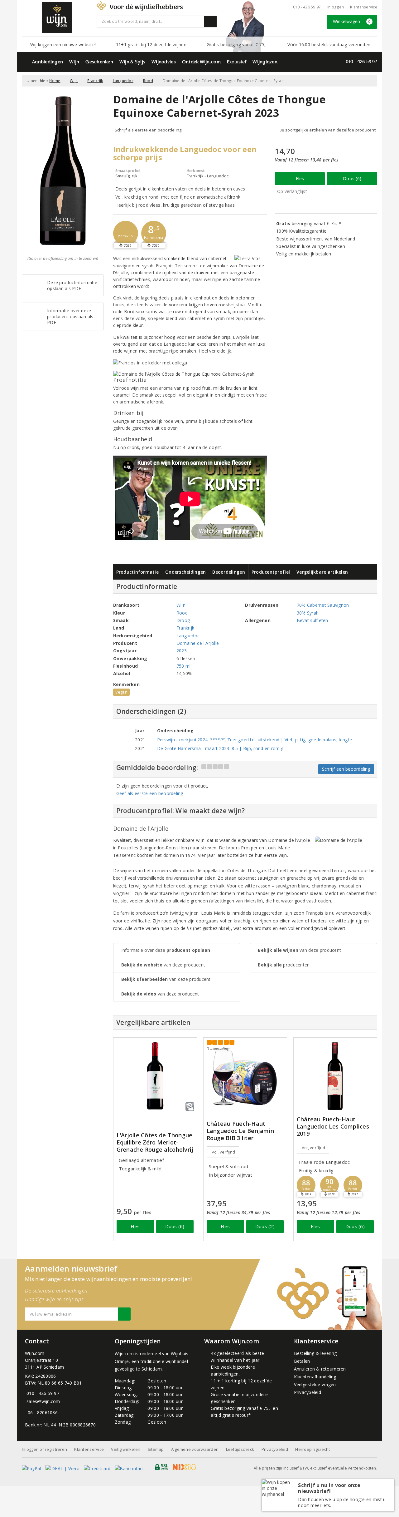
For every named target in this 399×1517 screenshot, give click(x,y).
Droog (183, 620)
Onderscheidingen (185, 572)
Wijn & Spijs (132, 62)
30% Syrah (308, 613)
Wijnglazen (264, 62)
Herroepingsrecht (312, 1449)
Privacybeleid (307, 1392)
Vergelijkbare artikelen (322, 572)
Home (54, 80)
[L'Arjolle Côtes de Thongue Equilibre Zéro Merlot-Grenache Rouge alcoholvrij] (155, 1076)
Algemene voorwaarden (195, 1449)
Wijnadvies (163, 62)
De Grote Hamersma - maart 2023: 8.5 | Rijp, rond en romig (220, 748)
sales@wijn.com (43, 1401)
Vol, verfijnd (223, 1152)
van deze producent (163, 965)
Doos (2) (265, 1226)
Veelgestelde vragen (315, 1384)
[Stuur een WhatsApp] (26, 1413)
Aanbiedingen (47, 62)
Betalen (302, 1361)
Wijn (74, 62)
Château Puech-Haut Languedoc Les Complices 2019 (333, 1126)
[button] (125, 233)
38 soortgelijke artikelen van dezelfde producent (328, 130)
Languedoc (123, 80)
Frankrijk (95, 80)
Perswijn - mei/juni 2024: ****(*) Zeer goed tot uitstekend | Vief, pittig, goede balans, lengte (254, 740)
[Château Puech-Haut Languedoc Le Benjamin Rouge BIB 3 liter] (245, 1074)
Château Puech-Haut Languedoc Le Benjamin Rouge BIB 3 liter (240, 1131)
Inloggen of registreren (44, 1449)
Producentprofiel (271, 572)
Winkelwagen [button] (352, 21)
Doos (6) (352, 178)
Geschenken (99, 62)
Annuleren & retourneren (320, 1369)
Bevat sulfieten (312, 620)
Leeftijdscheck (240, 1449)
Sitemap (156, 1449)
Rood (148, 80)
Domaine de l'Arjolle (197, 643)
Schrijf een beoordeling (346, 769)
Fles (300, 178)
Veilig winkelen (125, 1449)
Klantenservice (363, 7)
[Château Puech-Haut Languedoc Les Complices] (335, 1076)
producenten (284, 965)
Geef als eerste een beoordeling (149, 793)
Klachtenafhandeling (315, 1377)
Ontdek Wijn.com (201, 62)
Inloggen (335, 7)
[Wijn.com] (57, 17)
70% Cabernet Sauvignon (323, 605)
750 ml (183, 666)
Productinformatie (137, 572)
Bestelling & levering (315, 1353)
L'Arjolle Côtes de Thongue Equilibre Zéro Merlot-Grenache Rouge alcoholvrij (155, 1142)
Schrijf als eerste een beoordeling (148, 130)
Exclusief (236, 62)
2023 (181, 651)
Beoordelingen (228, 572)
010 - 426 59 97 (307, 7)
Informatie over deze (165, 950)
